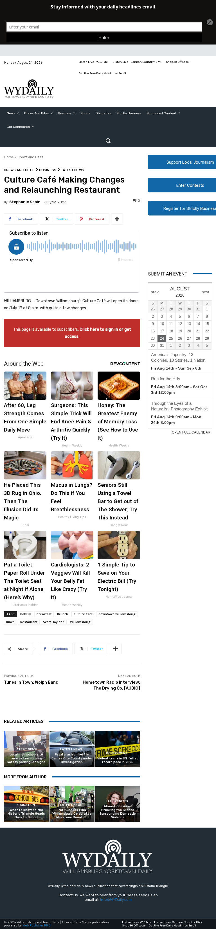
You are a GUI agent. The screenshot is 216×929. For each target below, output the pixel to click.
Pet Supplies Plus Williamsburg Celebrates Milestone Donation (71, 813)
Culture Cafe (83, 614)
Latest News (72, 170)
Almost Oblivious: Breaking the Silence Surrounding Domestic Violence (118, 811)
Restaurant (28, 622)
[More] (117, 219)
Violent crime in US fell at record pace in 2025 (117, 760)
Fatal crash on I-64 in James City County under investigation (71, 758)
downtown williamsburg (117, 614)
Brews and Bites (30, 157)
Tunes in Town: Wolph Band (31, 682)
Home (9, 157)
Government (117, 753)
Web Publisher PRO (36, 925)
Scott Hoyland (53, 622)
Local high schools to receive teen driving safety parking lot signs (26, 758)
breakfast (44, 614)
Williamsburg (80, 622)
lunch (10, 622)
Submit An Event (167, 274)
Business (47, 170)
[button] (108, 140)
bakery (25, 614)
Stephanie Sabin (24, 202)
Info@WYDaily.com (116, 899)
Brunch (62, 614)
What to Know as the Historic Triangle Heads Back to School (26, 813)
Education (26, 804)
